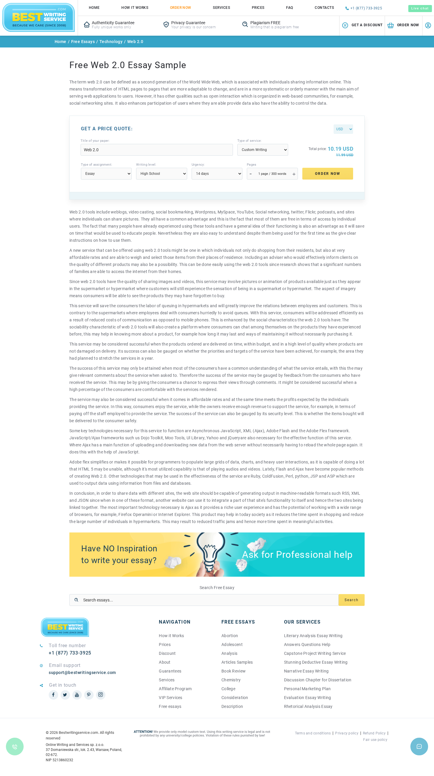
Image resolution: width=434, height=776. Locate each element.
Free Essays (83, 41)
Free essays (170, 706)
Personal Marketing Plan (307, 688)
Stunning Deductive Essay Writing (316, 662)
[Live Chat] (419, 746)
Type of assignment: (96, 165)
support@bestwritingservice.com (82, 672)
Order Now (180, 8)
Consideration (234, 697)
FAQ (289, 8)
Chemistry (231, 680)
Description (232, 706)
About (164, 662)
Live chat (420, 8)
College (228, 688)
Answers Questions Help (307, 644)
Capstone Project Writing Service (315, 653)
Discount (167, 653)
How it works (134, 8)
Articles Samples (237, 662)
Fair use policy (375, 740)
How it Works (171, 635)
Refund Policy (374, 733)
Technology (111, 41)
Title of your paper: (95, 141)
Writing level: (146, 165)
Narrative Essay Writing (306, 671)
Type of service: (249, 141)
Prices (258, 8)
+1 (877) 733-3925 (366, 8)
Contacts (324, 8)
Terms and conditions (313, 733)
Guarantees (170, 671)
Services (221, 8)
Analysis (229, 653)
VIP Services (170, 697)
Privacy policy (346, 733)
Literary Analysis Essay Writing (313, 635)
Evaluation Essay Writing (307, 697)
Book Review (233, 671)
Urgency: (198, 165)
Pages (251, 165)
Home (94, 8)
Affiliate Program (175, 688)
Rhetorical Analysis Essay (308, 706)
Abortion (229, 635)
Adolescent (232, 644)
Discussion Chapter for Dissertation (318, 680)
